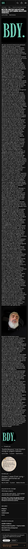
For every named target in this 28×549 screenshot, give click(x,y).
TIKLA (10, 546)
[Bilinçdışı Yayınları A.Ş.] (8, 3)
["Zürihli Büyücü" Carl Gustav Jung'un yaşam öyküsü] (9, 436)
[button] (17, 2)
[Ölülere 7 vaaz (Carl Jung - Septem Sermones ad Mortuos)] (9, 464)
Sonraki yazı (5, 474)
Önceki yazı (7, 446)
